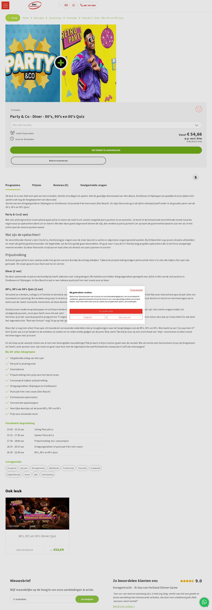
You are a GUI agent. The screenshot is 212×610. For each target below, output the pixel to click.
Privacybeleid (136, 290)
